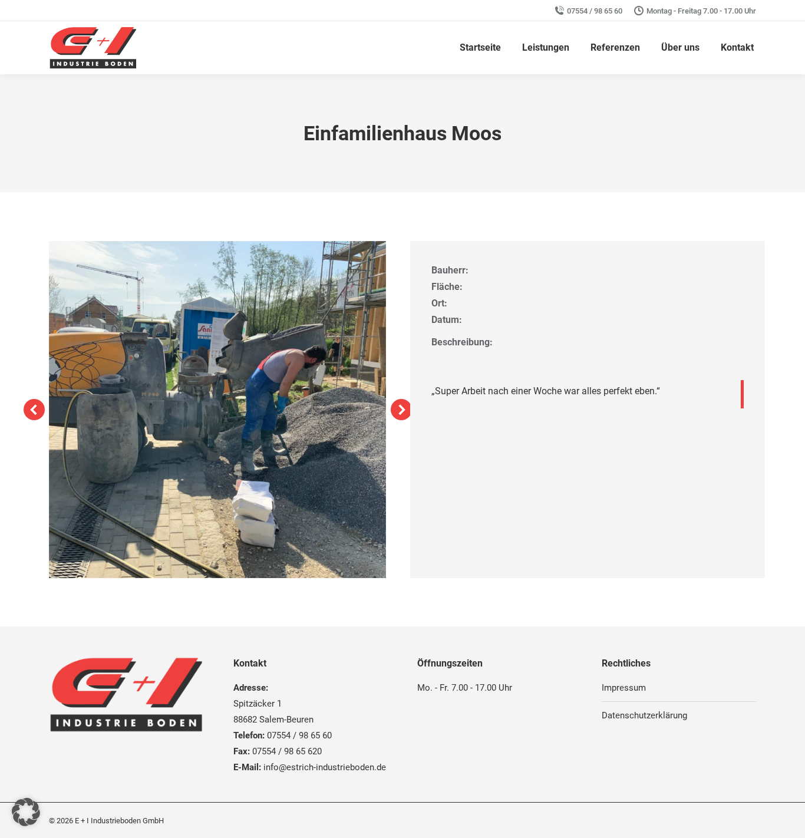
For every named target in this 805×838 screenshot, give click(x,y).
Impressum (624, 687)
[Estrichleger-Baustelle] (217, 409)
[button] (34, 409)
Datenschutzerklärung (644, 715)
